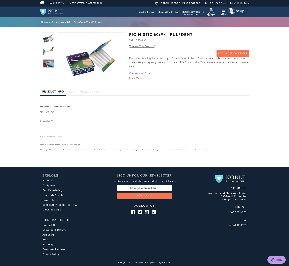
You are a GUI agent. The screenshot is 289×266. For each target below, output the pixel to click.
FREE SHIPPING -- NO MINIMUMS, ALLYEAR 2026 (75, 2)
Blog (45, 239)
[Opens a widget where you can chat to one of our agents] (276, 260)
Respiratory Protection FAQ (59, 204)
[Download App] (237, 11)
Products (47, 180)
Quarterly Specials (54, 195)
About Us (48, 234)
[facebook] (133, 212)
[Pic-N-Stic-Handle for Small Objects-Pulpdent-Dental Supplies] (90, 57)
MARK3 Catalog (146, 12)
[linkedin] (154, 212)
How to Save (50, 200)
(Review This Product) (142, 46)
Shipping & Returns (54, 230)
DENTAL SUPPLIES (191, 12)
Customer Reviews (53, 249)
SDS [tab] (71, 92)
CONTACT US (218, 3)
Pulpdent (66, 106)
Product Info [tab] (53, 92)
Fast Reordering (52, 190)
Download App (51, 209)
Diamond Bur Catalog (168, 12)
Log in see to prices (232, 53)
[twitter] (140, 212)
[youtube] (147, 212)
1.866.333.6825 (239, 3)
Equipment (49, 185)
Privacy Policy (50, 254)
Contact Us (49, 225)
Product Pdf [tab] (89, 92)
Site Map (48, 244)
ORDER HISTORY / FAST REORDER (180, 3)
